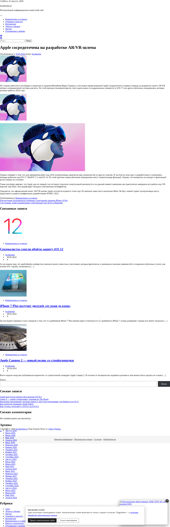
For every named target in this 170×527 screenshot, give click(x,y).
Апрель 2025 (11, 469)
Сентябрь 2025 (12, 457)
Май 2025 (9, 466)
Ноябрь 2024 (11, 481)
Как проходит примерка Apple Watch (16, 404)
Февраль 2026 (11, 445)
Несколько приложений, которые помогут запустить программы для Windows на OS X (39, 402)
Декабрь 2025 (11, 450)
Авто (7, 509)
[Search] (1, 38)
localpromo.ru (6, 6)
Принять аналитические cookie (42, 520)
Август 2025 (11, 459)
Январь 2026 (11, 447)
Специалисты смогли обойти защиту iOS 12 (31, 249)
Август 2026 (11, 430)
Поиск (3, 380)
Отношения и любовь (15, 31)
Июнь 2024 (10, 493)
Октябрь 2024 (11, 483)
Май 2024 (9, 495)
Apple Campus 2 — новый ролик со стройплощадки (37, 360)
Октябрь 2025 (11, 454)
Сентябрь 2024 (12, 486)
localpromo (36, 54)
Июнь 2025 (10, 464)
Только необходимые (68, 520)
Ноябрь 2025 (11, 452)
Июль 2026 (10, 433)
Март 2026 (10, 442)
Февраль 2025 (11, 474)
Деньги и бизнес (12, 26)
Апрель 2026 (11, 440)
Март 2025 (10, 471)
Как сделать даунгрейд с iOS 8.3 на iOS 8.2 (19, 406)
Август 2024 (11, 488)
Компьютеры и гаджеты (16, 19)
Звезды (8, 29)
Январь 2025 (11, 476)
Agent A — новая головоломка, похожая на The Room (24, 399)
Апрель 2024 (11, 498)
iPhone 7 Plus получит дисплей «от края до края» (35, 306)
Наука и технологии (14, 523)
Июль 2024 (10, 490)
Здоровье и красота (14, 22)
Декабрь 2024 (11, 478)
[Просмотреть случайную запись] (1, 36)
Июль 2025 (10, 462)
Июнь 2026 (10, 435)
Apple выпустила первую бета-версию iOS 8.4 (21, 397)
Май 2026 (9, 438)
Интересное (10, 24)
